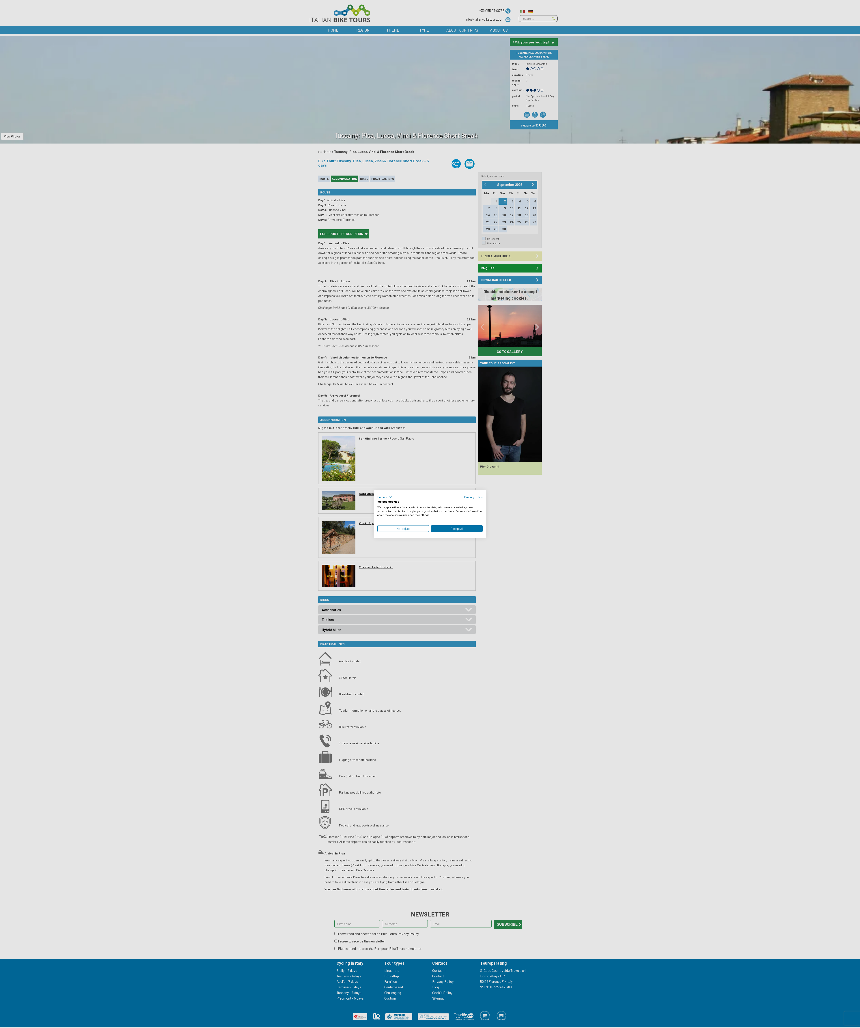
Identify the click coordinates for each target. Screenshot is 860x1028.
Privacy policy (473, 497)
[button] (384, 497)
